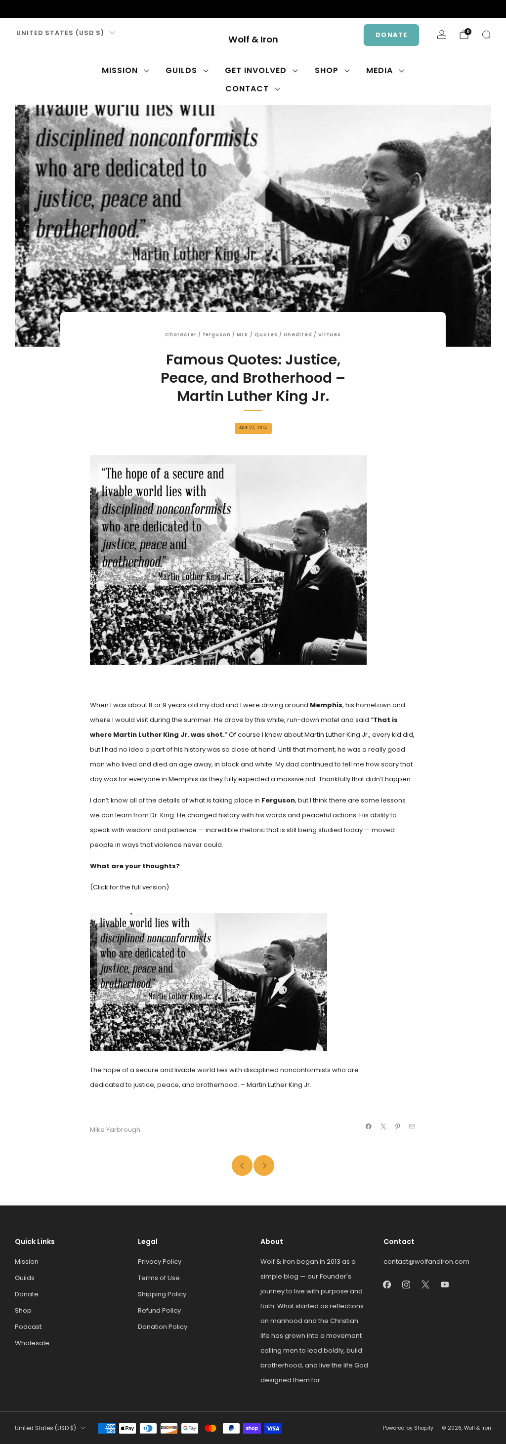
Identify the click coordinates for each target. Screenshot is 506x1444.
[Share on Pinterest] (398, 1126)
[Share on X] (383, 1126)
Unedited (298, 334)
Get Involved (256, 70)
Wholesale (32, 1343)
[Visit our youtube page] (67, 9)
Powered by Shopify (408, 1428)
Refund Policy (159, 1310)
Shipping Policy (162, 1294)
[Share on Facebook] (369, 1126)
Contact (247, 88)
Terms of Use (159, 1278)
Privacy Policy (159, 1261)
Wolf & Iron (253, 39)
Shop (326, 70)
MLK (243, 334)
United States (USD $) (60, 33)
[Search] (486, 35)
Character (181, 334)
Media (379, 70)
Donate (391, 35)
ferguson (217, 334)
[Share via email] (412, 1126)
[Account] (442, 35)
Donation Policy (162, 1326)
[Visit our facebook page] (20, 9)
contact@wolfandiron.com (426, 1261)
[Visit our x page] (51, 9)
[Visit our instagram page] (35, 9)
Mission (120, 70)
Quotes (266, 334)
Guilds (181, 70)
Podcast (28, 1326)
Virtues (329, 334)
